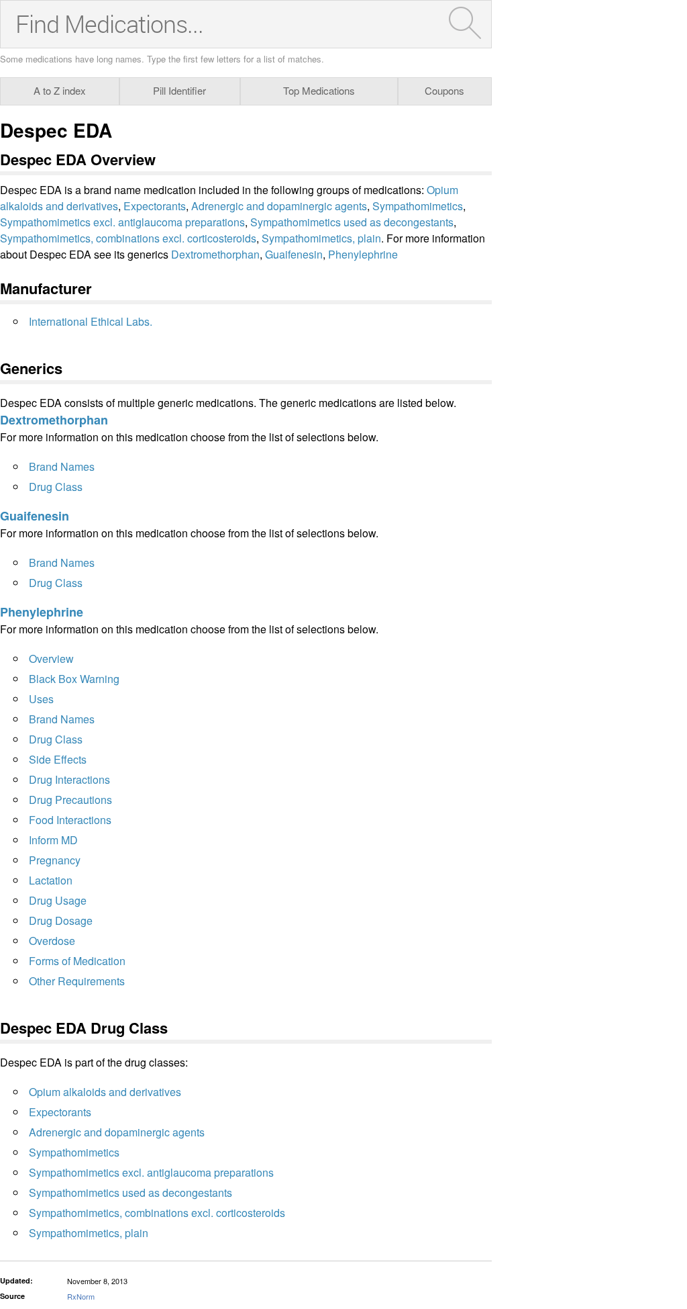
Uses (41, 699)
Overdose (52, 940)
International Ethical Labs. (90, 321)
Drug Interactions (69, 779)
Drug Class (56, 486)
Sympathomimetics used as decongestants (352, 222)
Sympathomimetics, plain (321, 238)
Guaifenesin (294, 254)
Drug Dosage (61, 920)
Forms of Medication (77, 960)
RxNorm (81, 1296)
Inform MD (53, 840)
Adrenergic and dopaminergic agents (279, 206)
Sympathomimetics (417, 206)
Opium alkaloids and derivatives (105, 1091)
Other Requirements (77, 981)
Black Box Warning (74, 678)
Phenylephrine (363, 254)
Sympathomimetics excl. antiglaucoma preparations (122, 222)
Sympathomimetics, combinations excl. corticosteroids (128, 238)
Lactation (50, 880)
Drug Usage (58, 900)
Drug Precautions (70, 799)
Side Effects (58, 759)
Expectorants (154, 206)
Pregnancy (55, 860)
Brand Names (62, 466)
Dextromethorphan (215, 254)
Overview (51, 658)
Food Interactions (70, 819)
